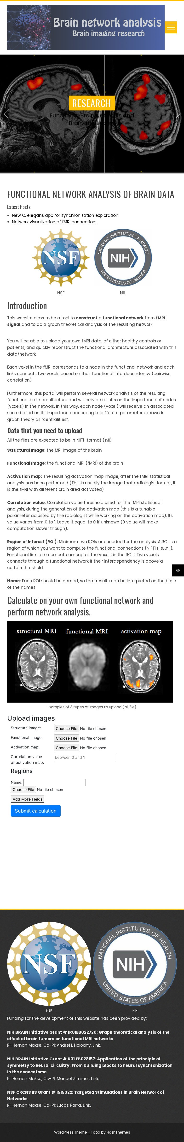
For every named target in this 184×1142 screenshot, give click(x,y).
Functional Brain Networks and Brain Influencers (92, 120)
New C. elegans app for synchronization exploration (65, 215)
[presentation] (6, 113)
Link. (97, 1045)
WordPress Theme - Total (77, 1132)
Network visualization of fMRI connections (55, 222)
